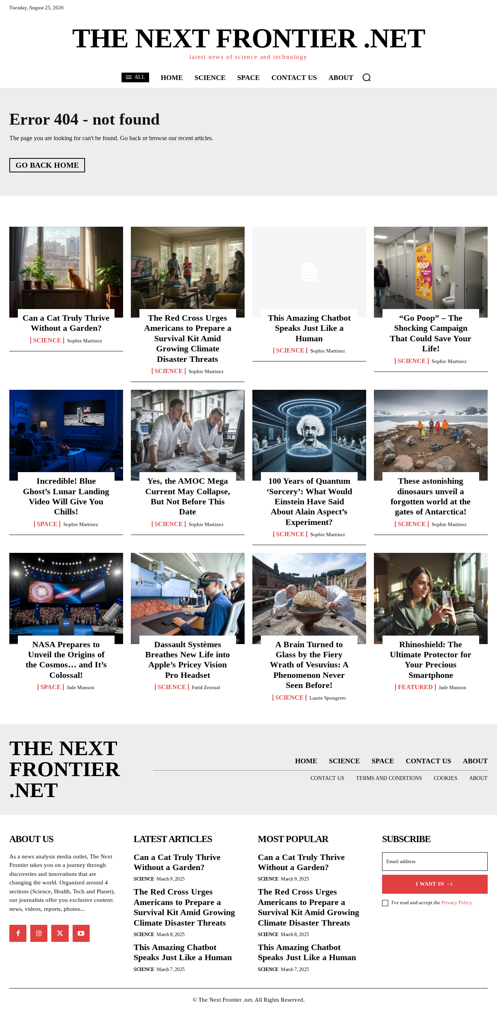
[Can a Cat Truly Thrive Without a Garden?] (66, 272)
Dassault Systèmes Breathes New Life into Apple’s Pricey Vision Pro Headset (187, 659)
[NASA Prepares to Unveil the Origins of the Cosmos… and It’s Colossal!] (66, 598)
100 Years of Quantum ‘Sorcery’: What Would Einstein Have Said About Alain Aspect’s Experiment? (309, 501)
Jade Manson (80, 687)
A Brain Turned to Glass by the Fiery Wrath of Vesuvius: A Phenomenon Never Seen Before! (309, 664)
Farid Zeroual (206, 687)
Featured (415, 687)
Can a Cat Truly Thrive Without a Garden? (66, 323)
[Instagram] (38, 933)
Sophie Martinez (84, 341)
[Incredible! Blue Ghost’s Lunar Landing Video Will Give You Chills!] (66, 435)
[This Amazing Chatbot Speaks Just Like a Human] (309, 272)
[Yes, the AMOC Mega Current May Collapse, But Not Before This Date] (188, 435)
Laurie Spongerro (327, 698)
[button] (366, 77)
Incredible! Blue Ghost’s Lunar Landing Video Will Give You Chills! (66, 496)
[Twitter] (59, 933)
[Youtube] (81, 933)
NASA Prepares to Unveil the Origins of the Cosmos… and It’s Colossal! (66, 659)
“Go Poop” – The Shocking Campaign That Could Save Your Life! (430, 333)
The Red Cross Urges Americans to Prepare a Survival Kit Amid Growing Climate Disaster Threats (187, 338)
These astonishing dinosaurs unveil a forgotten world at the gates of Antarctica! (431, 496)
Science (47, 340)
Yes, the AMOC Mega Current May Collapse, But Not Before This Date (187, 496)
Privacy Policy (456, 902)
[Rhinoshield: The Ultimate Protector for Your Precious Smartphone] (431, 598)
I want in (430, 884)
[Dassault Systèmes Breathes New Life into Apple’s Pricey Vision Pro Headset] (188, 598)
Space (47, 524)
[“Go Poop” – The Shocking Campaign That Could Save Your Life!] (431, 272)
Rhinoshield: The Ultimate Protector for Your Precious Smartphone (430, 659)
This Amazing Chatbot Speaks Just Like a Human (309, 328)
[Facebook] (17, 933)
